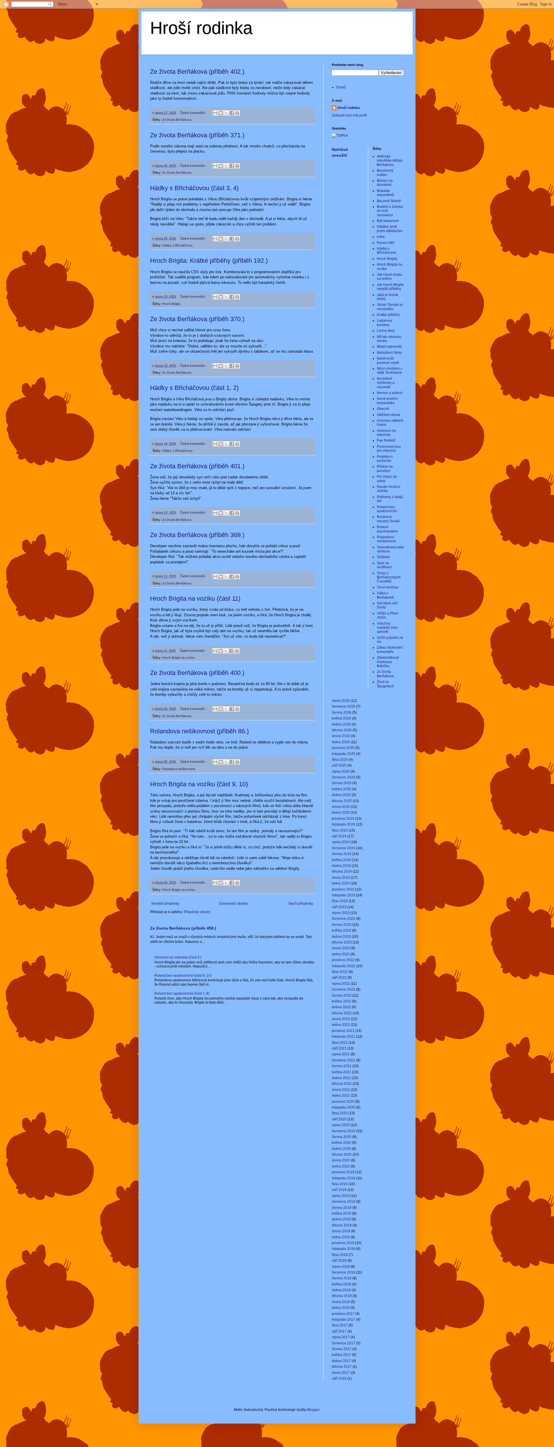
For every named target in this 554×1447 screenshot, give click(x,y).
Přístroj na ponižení (385, 469)
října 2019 (340, 1184)
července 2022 (343, 989)
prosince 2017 (343, 1314)
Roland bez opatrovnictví (387, 509)
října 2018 (340, 1255)
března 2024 (342, 871)
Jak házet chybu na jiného (389, 277)
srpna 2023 (341, 913)
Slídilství (383, 557)
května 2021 (341, 1072)
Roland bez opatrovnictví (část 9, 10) (183, 976)
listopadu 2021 (343, 1037)
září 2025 (339, 765)
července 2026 (343, 706)
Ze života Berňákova (176, 119)
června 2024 (341, 854)
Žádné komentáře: (193, 112)
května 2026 (341, 718)
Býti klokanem (388, 221)
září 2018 (339, 1261)
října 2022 (340, 972)
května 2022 (341, 1001)
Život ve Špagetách (385, 684)
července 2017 (343, 1343)
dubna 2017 (341, 1361)
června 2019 (341, 1208)
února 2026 (341, 736)
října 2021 (340, 1043)
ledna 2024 (341, 883)
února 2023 (341, 948)
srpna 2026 (341, 701)
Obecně (383, 409)
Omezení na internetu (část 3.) (177, 957)
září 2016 (339, 1378)
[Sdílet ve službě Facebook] (232, 113)
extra (381, 237)
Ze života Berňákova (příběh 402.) (197, 71)
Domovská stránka (233, 904)
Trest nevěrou (387, 587)
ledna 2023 (341, 954)
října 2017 (340, 1325)
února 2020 (341, 1160)
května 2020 (341, 1143)
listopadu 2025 (343, 754)
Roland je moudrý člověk (388, 519)
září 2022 (339, 978)
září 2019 (339, 1190)
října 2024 (340, 830)
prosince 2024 (343, 819)
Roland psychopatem (387, 529)
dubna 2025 (341, 795)
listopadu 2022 (343, 966)
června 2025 (341, 783)
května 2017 (341, 1355)
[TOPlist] (340, 136)
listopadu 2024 (343, 824)
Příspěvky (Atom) (197, 912)
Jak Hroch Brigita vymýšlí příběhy (390, 287)
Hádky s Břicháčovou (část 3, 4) (194, 188)
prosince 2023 (343, 889)
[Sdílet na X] (226, 113)
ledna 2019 (341, 1237)
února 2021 (341, 1090)
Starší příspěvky (300, 904)
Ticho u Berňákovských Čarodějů (389, 577)
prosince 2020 (343, 1102)
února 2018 (341, 1302)
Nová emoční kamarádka (387, 401)
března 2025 (342, 801)
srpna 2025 (341, 771)
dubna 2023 (341, 937)
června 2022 (341, 995)
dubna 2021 (341, 1078)
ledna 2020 (341, 1166)
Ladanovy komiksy (384, 323)
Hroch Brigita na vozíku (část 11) (195, 598)
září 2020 (339, 1119)
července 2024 (343, 848)
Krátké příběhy (388, 315)
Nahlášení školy (389, 353)
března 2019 (342, 1225)
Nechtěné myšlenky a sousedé (385, 383)
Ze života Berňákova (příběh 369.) (197, 535)
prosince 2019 (343, 1172)
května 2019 (341, 1213)
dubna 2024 (341, 866)
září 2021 (339, 1048)
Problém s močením (385, 459)
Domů (341, 87)
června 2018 (341, 1278)
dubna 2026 (341, 724)
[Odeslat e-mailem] (215, 113)
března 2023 (342, 942)
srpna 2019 (341, 1196)
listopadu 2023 (343, 895)
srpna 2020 (341, 1125)
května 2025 (341, 789)
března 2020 (342, 1154)
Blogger (313, 1410)
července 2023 (343, 919)
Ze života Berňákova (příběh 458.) (183, 928)
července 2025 (343, 777)
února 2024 (341, 878)
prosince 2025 (343, 748)
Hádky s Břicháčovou (177, 245)
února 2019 (341, 1231)
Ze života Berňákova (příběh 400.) (197, 672)
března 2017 (342, 1367)
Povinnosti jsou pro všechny (389, 449)
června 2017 (341, 1349)
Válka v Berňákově (385, 595)
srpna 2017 (341, 1337)
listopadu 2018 (343, 1249)
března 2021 (342, 1084)
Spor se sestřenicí (384, 565)
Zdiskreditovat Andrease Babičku (388, 662)
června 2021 (341, 1066)
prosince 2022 (343, 960)
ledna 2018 (341, 1308)
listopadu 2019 (343, 1178)
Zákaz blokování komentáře (390, 649)
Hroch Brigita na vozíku (178, 657)
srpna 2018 (341, 1267)
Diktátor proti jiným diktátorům (390, 229)
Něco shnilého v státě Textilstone (389, 371)
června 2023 (341, 925)
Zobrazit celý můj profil (349, 115)
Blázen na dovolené (385, 183)
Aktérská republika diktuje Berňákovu (390, 160)
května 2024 (341, 860)
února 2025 (341, 807)
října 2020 (340, 1113)
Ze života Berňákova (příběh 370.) (197, 319)
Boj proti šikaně (389, 201)
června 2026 (341, 712)
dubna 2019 (341, 1219)
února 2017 (341, 1373)
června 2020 (341, 1137)
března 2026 (342, 730)
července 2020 (343, 1131)
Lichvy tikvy (386, 331)
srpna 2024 (341, 842)
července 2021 (343, 1060)
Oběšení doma (388, 415)
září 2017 (339, 1331)
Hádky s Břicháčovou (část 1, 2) (194, 387)
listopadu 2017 (343, 1320)
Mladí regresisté (389, 347)
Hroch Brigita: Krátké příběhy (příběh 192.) (209, 260)
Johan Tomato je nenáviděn (390, 307)
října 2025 (340, 760)
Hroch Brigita (171, 304)
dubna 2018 (341, 1290)
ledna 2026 (341, 742)
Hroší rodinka (201, 28)
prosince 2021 (343, 1031)
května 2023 (341, 930)
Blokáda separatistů (385, 193)
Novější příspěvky (165, 904)
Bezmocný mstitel (385, 173)
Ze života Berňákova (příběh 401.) (197, 466)
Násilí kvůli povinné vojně (388, 360)
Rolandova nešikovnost (178, 769)
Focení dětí (385, 243)
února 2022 (341, 1019)
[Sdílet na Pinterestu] (237, 113)
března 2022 (342, 1013)
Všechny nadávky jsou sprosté (387, 627)
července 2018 (343, 1272)
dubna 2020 (341, 1149)
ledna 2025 (341, 813)
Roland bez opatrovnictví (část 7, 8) (181, 993)
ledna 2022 (341, 1025)
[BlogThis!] (221, 113)
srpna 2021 (341, 1054)
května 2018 (341, 1284)
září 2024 (339, 836)
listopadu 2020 (343, 1107)
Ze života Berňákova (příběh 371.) (197, 135)
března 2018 (342, 1296)
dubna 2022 (341, 1007)
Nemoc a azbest (389, 393)
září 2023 (339, 907)
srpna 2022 (341, 984)
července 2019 (343, 1202)
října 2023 (340, 901)
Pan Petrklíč (386, 440)
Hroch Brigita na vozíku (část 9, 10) (199, 784)
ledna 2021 (341, 1095)
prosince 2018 (343, 1243)
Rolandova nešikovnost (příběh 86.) (199, 731)
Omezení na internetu (386, 433)
